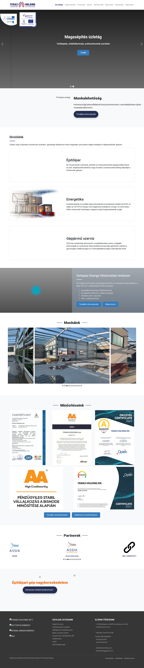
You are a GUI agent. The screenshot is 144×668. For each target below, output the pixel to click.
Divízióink (81, 5)
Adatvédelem (109, 658)
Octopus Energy (48, 658)
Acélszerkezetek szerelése (61, 627)
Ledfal (54, 641)
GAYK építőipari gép (58, 644)
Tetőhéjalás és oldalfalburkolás (62, 630)
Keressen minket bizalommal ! (39, 589)
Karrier (89, 5)
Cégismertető (70, 5)
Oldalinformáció (129, 658)
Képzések (129, 5)
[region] (72, 44)
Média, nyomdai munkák (60, 633)
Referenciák (98, 5)
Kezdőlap (59, 5)
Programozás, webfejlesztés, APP (63, 636)
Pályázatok (119, 5)
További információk (86, 114)
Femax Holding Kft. (35, 658)
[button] (2, 44)
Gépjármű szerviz (58, 624)
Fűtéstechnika (56, 639)
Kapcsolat (109, 5)
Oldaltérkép (119, 658)
